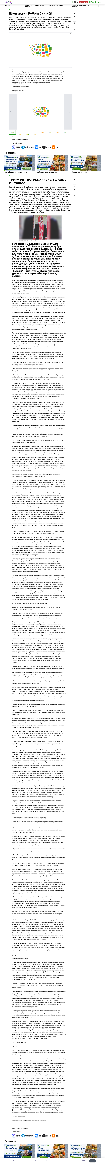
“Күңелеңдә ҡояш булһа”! (55, 5)
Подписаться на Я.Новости (92, 2)
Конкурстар (12, 10)
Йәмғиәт (11, 176)
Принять (92, 1161)
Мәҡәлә (7, 5)
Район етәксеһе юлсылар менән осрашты (81, 6)
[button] (70, 112)
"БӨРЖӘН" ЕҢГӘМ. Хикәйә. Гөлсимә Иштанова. (34, 6)
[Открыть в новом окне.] (16, 147)
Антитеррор (83, 2)
